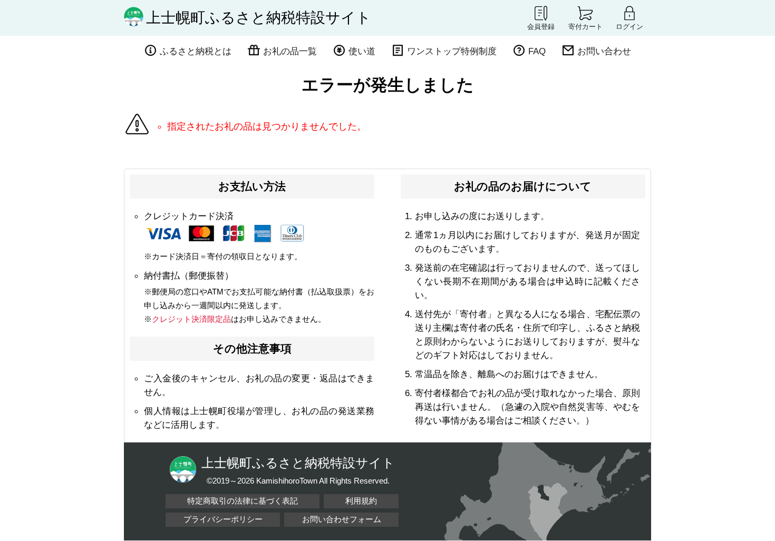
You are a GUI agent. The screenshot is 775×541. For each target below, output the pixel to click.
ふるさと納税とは (195, 51)
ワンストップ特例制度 (452, 51)
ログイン (629, 26)
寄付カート (585, 26)
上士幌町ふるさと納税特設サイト (258, 17)
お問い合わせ (604, 51)
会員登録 (541, 26)
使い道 (361, 51)
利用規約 (361, 500)
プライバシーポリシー (223, 519)
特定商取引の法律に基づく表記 (242, 500)
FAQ (537, 51)
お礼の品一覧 (290, 51)
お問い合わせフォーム (341, 519)
